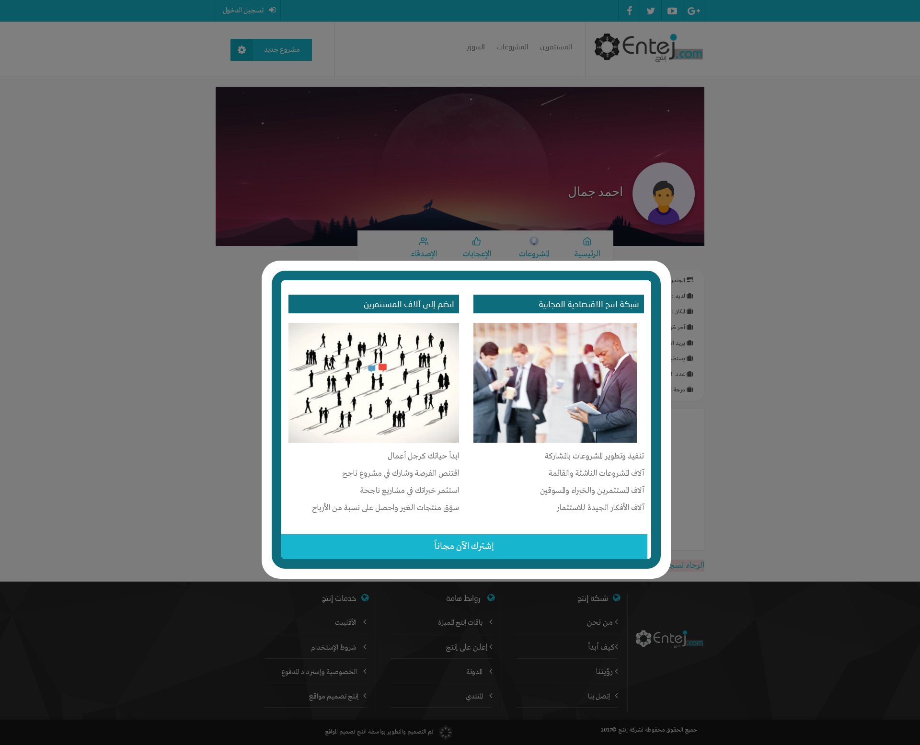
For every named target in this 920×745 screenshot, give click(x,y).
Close (664, 265)
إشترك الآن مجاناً (464, 546)
